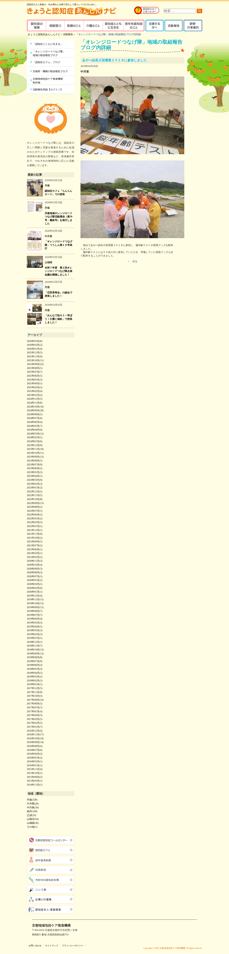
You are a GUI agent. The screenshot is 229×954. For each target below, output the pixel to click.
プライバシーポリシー (72, 945)
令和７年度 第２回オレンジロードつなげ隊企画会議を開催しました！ (58, 271)
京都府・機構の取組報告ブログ (50, 71)
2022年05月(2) (34, 518)
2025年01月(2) (34, 395)
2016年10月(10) (35, 738)
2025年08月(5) (34, 368)
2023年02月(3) (34, 484)
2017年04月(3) (34, 715)
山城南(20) (33, 823)
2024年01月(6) (34, 441)
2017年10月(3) (34, 696)
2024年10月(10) (35, 406)
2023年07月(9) (34, 464)
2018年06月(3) (34, 665)
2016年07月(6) (34, 750)
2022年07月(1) (34, 511)
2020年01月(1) (34, 591)
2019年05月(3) (34, 622)
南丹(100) (32, 811)
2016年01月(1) (34, 765)
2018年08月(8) (34, 657)
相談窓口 (55, 25)
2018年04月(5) (34, 673)
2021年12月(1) (34, 530)
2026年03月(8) (34, 341)
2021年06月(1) (34, 549)
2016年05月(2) (34, 757)
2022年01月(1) (34, 526)
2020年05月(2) (34, 580)
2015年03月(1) (34, 780)
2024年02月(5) (34, 437)
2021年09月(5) (34, 541)
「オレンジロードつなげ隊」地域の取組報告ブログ (49, 53)
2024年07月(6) (34, 418)
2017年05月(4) (34, 711)
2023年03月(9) (34, 480)
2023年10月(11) (35, 453)
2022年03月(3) (34, 522)
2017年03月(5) (34, 719)
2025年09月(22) (35, 364)
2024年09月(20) (35, 410)
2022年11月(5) (34, 495)
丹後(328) (32, 799)
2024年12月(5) (34, 399)
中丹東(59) (33, 807)
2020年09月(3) (34, 568)
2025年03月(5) (34, 387)
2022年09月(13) (35, 503)
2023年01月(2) (34, 487)
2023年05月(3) (34, 472)
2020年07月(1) (34, 576)
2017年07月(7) (34, 707)
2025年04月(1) (34, 383)
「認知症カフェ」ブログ (46, 62)
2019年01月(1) (34, 638)
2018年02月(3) (34, 680)
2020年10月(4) (34, 564)
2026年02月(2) (34, 345)
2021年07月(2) (34, 545)
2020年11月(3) (34, 561)
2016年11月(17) (35, 734)
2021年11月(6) (34, 534)
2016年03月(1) (34, 761)
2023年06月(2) (34, 468)
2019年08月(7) (34, 611)
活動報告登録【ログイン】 (48, 89)
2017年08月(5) (34, 703)
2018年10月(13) (35, 649)
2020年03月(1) (34, 584)
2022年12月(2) (34, 491)
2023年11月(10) (35, 449)
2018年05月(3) (34, 669)
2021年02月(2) (34, 557)
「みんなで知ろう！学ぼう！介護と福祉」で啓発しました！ (58, 319)
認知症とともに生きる (112, 25)
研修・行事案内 (192, 25)
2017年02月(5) (34, 723)
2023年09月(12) (35, 456)
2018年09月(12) (35, 653)
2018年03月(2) (34, 676)
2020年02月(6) (34, 588)
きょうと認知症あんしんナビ (44, 34)
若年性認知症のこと (134, 25)
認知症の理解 (36, 25)
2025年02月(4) (34, 391)
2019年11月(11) (35, 599)
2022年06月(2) (34, 514)
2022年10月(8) (34, 499)
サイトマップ (51, 945)
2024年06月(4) (34, 422)
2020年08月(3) (34, 572)
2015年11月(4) (34, 769)
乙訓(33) (31, 815)
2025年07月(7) (34, 372)
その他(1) (32, 827)
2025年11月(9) (34, 356)
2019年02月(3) (34, 634)
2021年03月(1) (34, 553)
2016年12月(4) (34, 730)
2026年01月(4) (34, 348)
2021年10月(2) (34, 537)
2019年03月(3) (34, 630)
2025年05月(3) (34, 379)
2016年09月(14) (35, 742)
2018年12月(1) (34, 642)
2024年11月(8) (34, 402)
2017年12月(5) (34, 688)
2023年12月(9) (34, 445)
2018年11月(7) (34, 645)
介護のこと (92, 25)
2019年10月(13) (35, 603)
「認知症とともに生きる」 (48, 44)
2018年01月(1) (34, 684)
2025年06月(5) (34, 375)
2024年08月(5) (34, 414)
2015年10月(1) (34, 773)
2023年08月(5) (34, 460)
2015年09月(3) (34, 777)
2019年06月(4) (34, 618)
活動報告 (173, 25)
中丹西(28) (33, 803)
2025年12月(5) (34, 352)
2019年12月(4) (34, 595)
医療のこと (73, 25)
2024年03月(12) (35, 433)
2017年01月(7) (34, 727)
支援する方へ (154, 25)
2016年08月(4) (34, 746)
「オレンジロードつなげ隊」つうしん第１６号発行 (58, 245)
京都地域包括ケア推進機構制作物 (48, 81)
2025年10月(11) (35, 360)
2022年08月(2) (34, 507)
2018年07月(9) (34, 661)
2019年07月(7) (34, 615)
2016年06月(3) (34, 753)
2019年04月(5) (34, 626)
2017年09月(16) (35, 700)
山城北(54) (33, 819)
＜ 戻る (132, 261)
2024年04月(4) (34, 429)
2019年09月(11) (35, 607)
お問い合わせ (35, 945)
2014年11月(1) (34, 784)
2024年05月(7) (34, 426)
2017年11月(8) (34, 692)
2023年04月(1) (34, 476)
